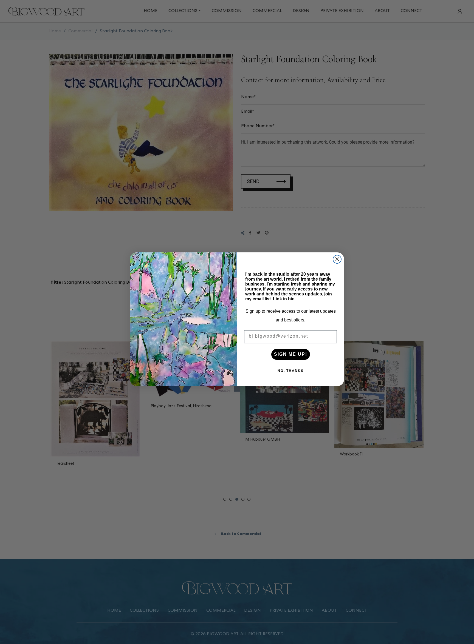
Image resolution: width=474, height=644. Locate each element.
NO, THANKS (291, 371)
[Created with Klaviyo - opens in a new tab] (237, 389)
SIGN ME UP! (290, 354)
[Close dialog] (337, 259)
